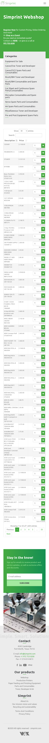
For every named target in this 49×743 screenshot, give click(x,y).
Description (10, 140)
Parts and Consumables (24, 686)
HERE (15, 41)
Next (8, 534)
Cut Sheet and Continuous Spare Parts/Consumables (20, 89)
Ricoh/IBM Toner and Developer (20, 77)
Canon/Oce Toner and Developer (20, 66)
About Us (24, 701)
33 (42, 530)
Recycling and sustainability (24, 707)
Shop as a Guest (13, 35)
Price (21, 140)
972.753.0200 (9, 43)
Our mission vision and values (24, 704)
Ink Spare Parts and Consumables (20, 106)
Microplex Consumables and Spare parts (20, 96)
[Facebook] (17, 665)
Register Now (9, 30)
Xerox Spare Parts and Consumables (21, 102)
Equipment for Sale (14, 61)
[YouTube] (25, 665)
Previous (10, 530)
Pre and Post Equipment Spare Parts (21, 115)
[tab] (24, 61)
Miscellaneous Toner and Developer (21, 111)
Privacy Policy (24, 714)
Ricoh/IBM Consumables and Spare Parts (21, 82)
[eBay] (30, 665)
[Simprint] (9, 3)
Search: (12, 135)
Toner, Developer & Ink (24, 689)
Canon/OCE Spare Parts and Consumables (18, 71)
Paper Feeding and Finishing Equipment (24, 683)
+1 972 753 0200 (27, 656)
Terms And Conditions (24, 711)
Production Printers (25, 680)
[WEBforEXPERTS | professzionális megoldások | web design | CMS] (24, 735)
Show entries (24, 131)
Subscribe (24, 583)
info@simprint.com (27, 654)
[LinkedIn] (20, 665)
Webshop (24, 677)
